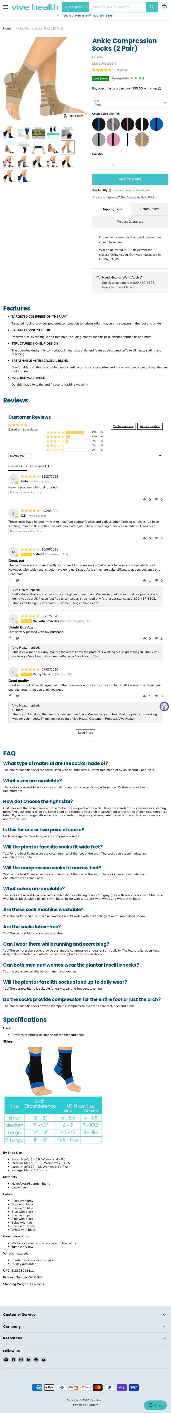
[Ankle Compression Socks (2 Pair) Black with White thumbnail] (9, 176)
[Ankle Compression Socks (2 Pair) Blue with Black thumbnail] (24, 176)
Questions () (39, 466)
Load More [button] (85, 733)
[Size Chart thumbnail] (53, 132)
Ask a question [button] (150, 426)
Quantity (97, 154)
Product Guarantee (130, 222)
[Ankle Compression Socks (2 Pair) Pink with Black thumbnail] (9, 162)
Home (7, 28)
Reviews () (17, 466)
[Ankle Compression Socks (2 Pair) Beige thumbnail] (67, 147)
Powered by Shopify (85, 1405)
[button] (102, 70)
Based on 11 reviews (23, 429)
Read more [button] (16, 574)
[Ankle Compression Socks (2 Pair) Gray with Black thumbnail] (24, 162)
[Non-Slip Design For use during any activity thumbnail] (38, 132)
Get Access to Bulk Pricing (139, 197)
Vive (100, 57)
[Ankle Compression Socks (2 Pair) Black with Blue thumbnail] (9, 132)
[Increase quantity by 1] (128, 164)
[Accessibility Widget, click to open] (164, 706)
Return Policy (149, 209)
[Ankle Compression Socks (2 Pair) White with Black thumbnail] (53, 162)
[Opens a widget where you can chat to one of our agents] (155, 1405)
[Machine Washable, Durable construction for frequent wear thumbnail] (38, 147)
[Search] (151, 7)
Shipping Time (111, 209)
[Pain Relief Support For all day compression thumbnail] (53, 147)
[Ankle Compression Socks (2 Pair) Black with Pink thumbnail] (67, 162)
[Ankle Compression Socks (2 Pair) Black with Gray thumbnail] (38, 162)
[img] (31, 476)
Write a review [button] (123, 426)
